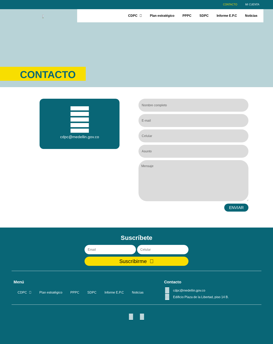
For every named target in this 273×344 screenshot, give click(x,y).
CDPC (132, 15)
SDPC (204, 15)
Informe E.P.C (227, 15)
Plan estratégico (162, 15)
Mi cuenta (252, 4)
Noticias (251, 15)
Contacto (230, 4)
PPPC (186, 15)
